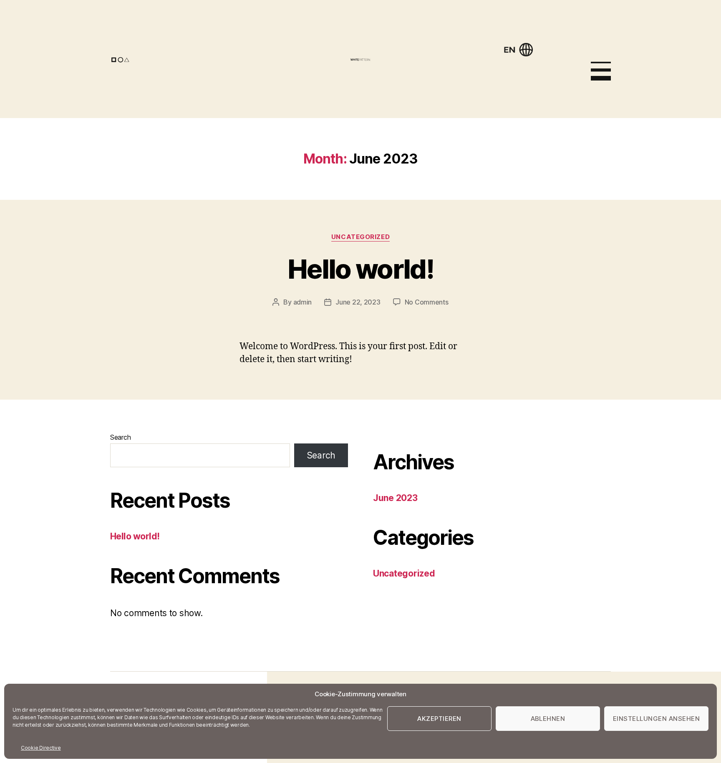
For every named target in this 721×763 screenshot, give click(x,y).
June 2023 (395, 498)
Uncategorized (360, 237)
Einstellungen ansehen (656, 719)
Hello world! (360, 269)
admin (302, 302)
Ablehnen (548, 719)
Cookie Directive (41, 748)
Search (120, 437)
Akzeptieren (439, 719)
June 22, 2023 (358, 302)
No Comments (427, 302)
